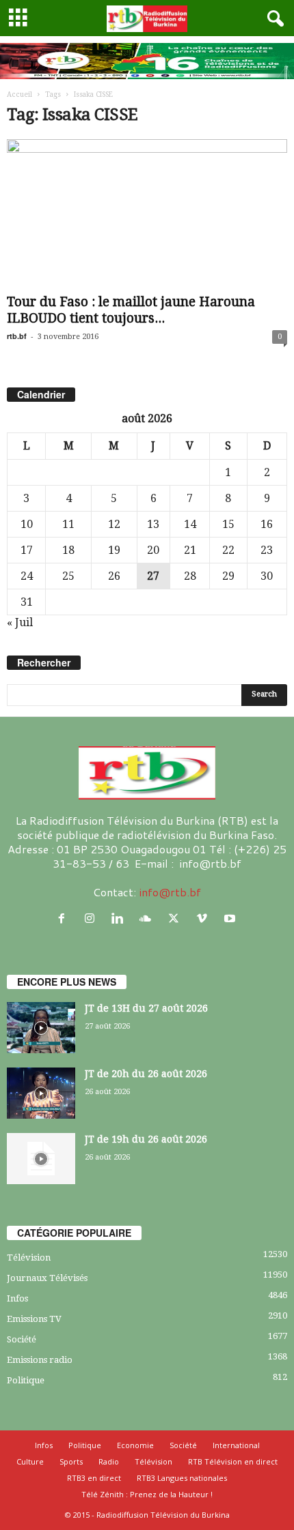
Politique (25, 1380)
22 (228, 550)
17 (27, 550)
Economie (135, 1445)
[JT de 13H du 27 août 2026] (41, 1027)
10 (27, 524)
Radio (108, 1461)
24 (27, 576)
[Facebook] (65, 918)
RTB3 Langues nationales (182, 1478)
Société (21, 1339)
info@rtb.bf (170, 892)
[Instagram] (93, 918)
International (236, 1445)
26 (114, 576)
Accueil (19, 94)
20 (153, 550)
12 (114, 524)
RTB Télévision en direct (233, 1461)
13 (153, 524)
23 (266, 550)
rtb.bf (17, 336)
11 (68, 524)
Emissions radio (39, 1360)
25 (68, 576)
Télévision (29, 1257)
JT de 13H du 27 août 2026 (146, 1008)
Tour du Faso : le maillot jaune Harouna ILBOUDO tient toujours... (131, 310)
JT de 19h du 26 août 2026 (146, 1139)
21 (190, 550)
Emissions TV (34, 1319)
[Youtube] (231, 918)
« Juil (20, 622)
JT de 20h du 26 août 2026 (146, 1073)
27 (153, 576)
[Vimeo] (205, 918)
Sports (71, 1461)
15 (228, 524)
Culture (30, 1461)
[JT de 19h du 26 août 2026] (41, 1158)
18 (68, 550)
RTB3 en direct (94, 1478)
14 (190, 524)
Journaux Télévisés (47, 1278)
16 (266, 524)
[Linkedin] (121, 918)
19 (114, 550)
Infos (17, 1298)
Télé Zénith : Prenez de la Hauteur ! (147, 1494)
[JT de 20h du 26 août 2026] (41, 1093)
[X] (177, 918)
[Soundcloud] (149, 918)
